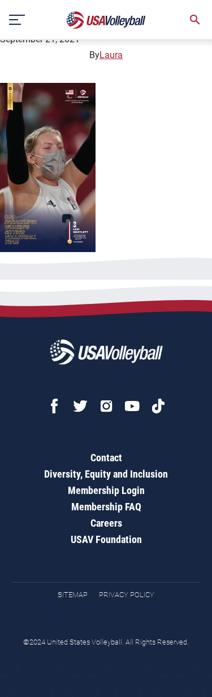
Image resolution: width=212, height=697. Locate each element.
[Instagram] (106, 406)
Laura (111, 55)
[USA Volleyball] (106, 20)
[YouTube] (132, 406)
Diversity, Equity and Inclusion (106, 474)
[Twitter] (80, 406)
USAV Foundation (106, 539)
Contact (106, 458)
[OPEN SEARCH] (195, 19)
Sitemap (73, 594)
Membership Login (106, 490)
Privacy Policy (126, 594)
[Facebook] (54, 406)
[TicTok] (158, 406)
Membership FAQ (106, 507)
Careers (106, 523)
